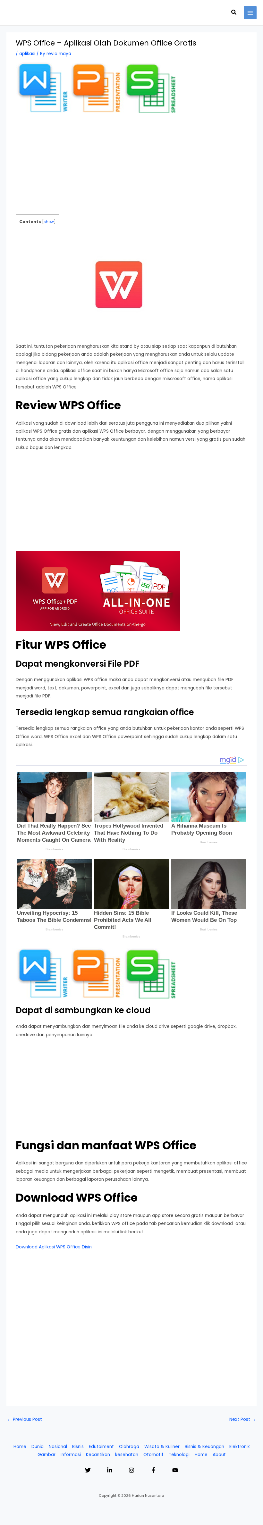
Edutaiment (101, 1447)
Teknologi (179, 1455)
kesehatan (126, 1455)
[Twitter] (88, 1470)
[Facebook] (153, 1470)
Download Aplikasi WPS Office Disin (54, 1247)
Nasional (58, 1447)
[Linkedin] (110, 1470)
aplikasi (27, 54)
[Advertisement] (131, 167)
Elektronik (239, 1447)
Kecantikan (98, 1455)
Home (19, 1447)
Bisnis (78, 1447)
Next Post (242, 1419)
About (219, 1455)
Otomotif (153, 1455)
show (49, 221)
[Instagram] (131, 1470)
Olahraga (129, 1447)
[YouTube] (175, 1470)
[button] (234, 12)
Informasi (71, 1455)
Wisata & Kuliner (162, 1447)
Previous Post (24, 1419)
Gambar (46, 1455)
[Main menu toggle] (250, 12)
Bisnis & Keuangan (204, 1447)
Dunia (37, 1447)
